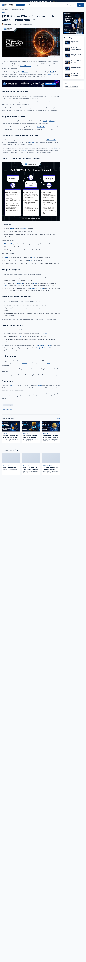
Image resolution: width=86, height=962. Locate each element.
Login (74, 4)
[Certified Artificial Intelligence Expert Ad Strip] (31, 84)
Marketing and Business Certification (44, 348)
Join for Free (80, 5)
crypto (24, 150)
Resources (62, 4)
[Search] (68, 5)
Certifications (19, 4)
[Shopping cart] (70, 5)
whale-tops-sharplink (8, 405)
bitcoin (6, 9)
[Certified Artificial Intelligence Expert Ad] (73, 23)
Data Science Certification (44, 345)
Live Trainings (28, 4)
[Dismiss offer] (83, 1)
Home (3, 9)
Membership (36, 4)
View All (58, 418)
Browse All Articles (7, 409)
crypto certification (51, 74)
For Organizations (45, 4)
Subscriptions (54, 4)
